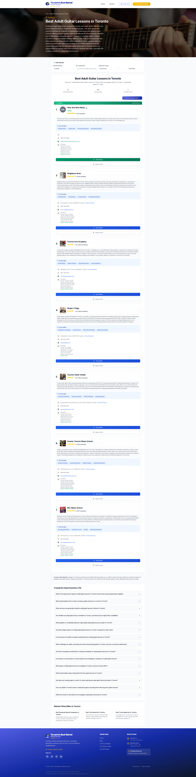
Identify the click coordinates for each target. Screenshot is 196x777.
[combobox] (64, 68)
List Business (126, 4)
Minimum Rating (57, 65)
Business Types (104, 65)
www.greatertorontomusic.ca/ (68, 475)
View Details (99, 159)
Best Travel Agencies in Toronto (126, 712)
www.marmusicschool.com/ (67, 542)
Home (103, 4)
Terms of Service (146, 766)
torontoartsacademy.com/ (67, 276)
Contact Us (133, 738)
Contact (111, 4)
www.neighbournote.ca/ (66, 209)
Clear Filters (132, 68)
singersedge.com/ (65, 342)
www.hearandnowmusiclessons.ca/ (70, 141)
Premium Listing (142, 4)
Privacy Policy (136, 766)
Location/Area (81, 65)
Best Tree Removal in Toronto (95, 712)
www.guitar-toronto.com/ (67, 409)
